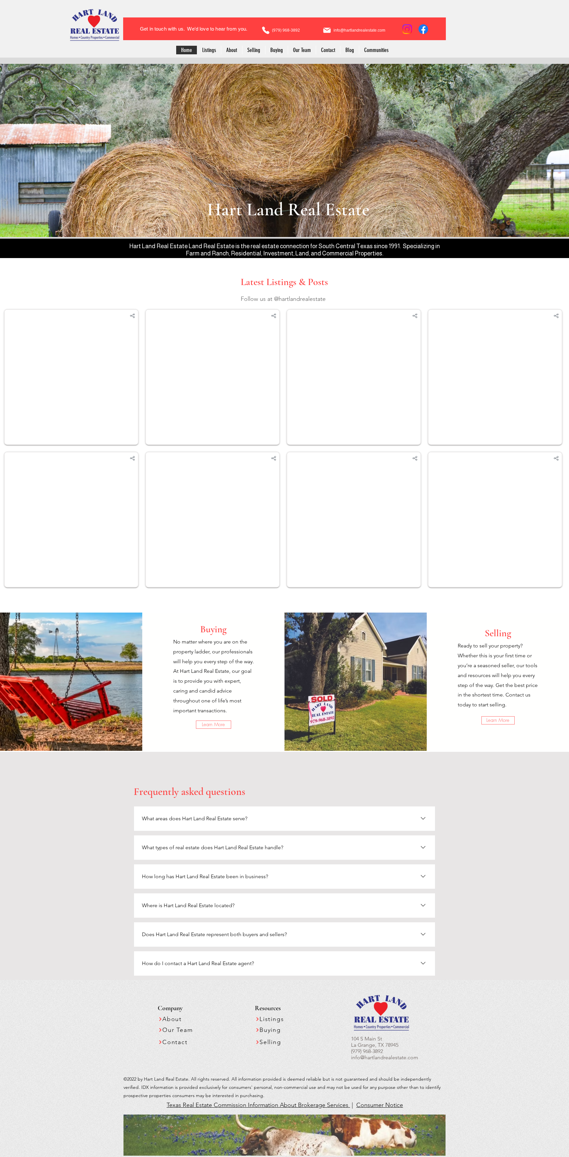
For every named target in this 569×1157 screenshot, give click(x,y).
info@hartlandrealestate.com (384, 1057)
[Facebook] (423, 29)
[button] (376, 50)
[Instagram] (407, 29)
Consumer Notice (379, 1105)
